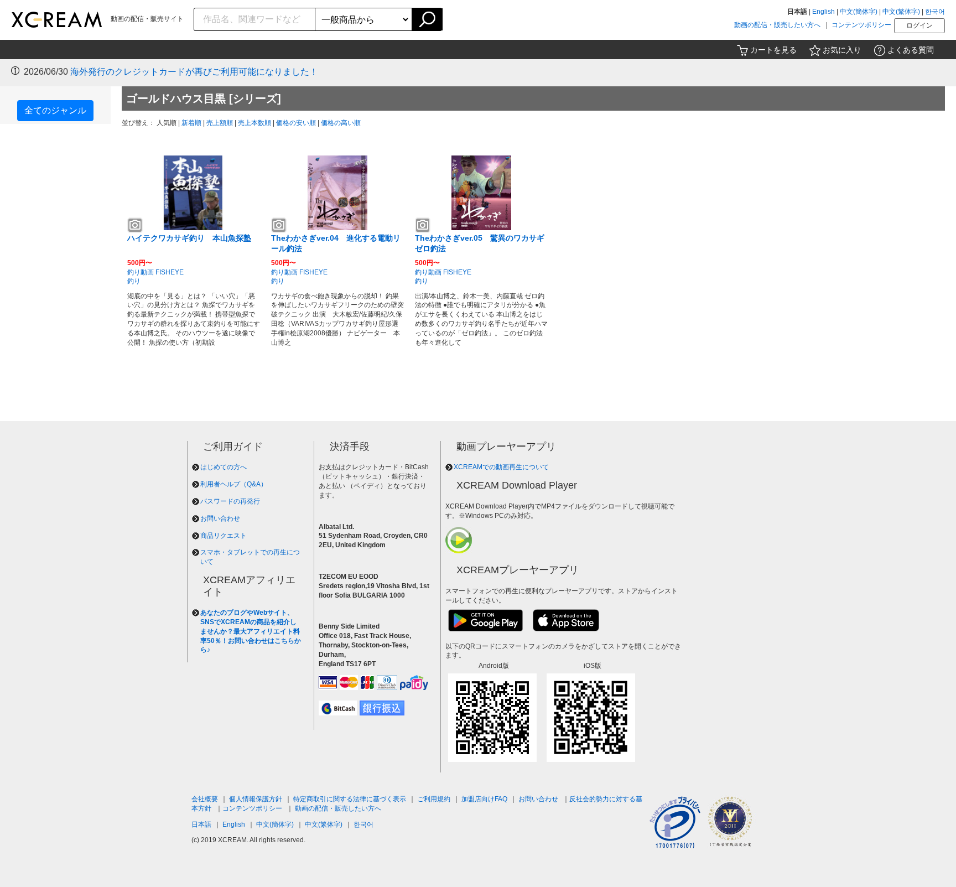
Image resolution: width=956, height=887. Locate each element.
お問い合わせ (220, 518)
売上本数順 (254, 123)
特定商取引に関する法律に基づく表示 (349, 799)
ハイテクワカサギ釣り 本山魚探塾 (189, 238)
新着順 (191, 123)
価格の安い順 (296, 123)
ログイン (919, 25)
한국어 (935, 11)
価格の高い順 (341, 123)
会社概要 (204, 799)
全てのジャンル (55, 110)
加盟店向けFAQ (484, 799)
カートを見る (773, 49)
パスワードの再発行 (230, 501)
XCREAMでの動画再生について (501, 467)
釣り (134, 281)
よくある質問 (910, 49)
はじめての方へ (223, 467)
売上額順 (219, 123)
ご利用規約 (433, 799)
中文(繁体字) (901, 11)
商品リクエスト (223, 536)
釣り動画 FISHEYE (155, 272)
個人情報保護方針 (255, 799)
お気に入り (842, 49)
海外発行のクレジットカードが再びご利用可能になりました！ (194, 71)
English (823, 11)
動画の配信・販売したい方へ (777, 25)
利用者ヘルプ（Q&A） (233, 484)
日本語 (201, 824)
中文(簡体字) (858, 11)
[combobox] (254, 19)
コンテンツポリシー (861, 25)
